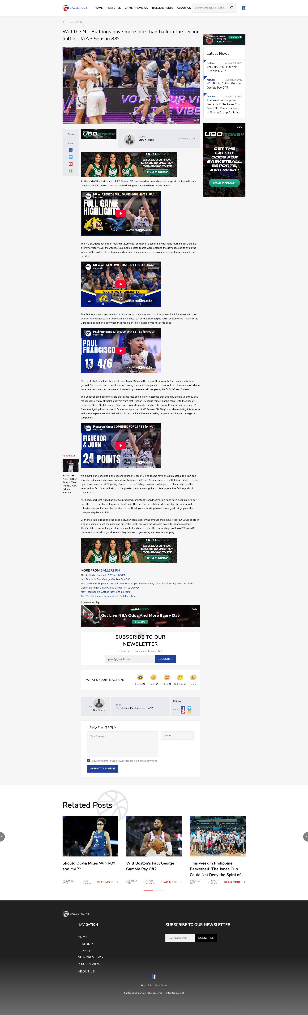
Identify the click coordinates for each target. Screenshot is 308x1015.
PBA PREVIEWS (90, 964)
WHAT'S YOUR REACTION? (105, 680)
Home (99, 8)
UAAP (196, 120)
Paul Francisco (137, 708)
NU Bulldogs (122, 708)
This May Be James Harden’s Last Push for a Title (108, 596)
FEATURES (86, 944)
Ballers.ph (110, 570)
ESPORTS (85, 951)
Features (114, 8)
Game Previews (136, 8)
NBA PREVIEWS (90, 957)
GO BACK (76, 22)
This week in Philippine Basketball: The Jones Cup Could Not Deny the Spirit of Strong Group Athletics (137, 583)
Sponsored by (90, 602)
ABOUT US (184, 8)
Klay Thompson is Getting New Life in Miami (105, 592)
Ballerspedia (162, 8)
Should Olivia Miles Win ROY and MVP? (103, 575)
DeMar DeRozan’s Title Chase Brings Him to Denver (110, 587)
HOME (82, 937)
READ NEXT (69, 456)
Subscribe (206, 938)
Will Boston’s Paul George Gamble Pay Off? (105, 579)
